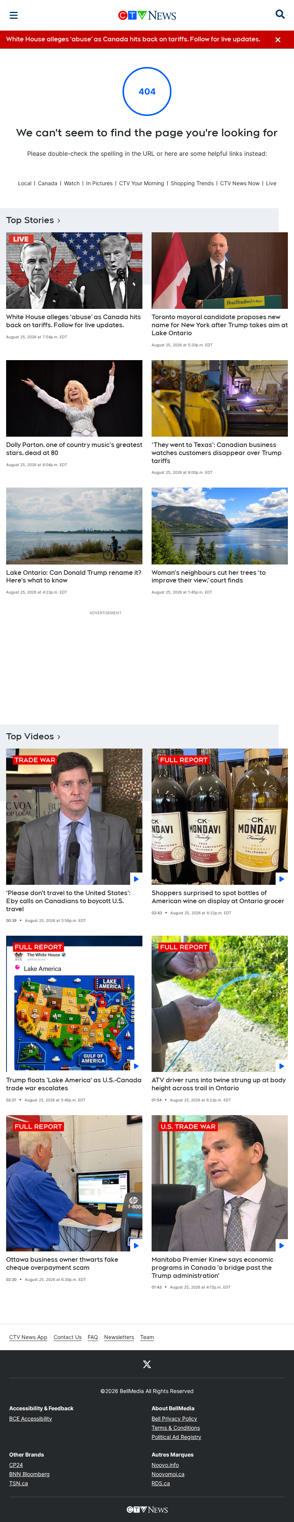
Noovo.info (165, 1465)
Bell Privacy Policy (174, 1418)
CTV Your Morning (141, 183)
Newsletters (119, 1337)
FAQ (93, 1337)
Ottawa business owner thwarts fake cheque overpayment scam (62, 1263)
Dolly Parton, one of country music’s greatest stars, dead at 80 (74, 449)
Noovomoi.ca (168, 1474)
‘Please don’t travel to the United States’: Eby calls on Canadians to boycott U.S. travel (68, 901)
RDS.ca (161, 1483)
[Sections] (13, 15)
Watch (72, 183)
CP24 (16, 1465)
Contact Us (68, 1337)
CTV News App (28, 1337)
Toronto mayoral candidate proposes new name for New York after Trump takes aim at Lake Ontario (220, 325)
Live (271, 183)
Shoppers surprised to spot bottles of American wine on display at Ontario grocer (218, 897)
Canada (47, 183)
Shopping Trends (192, 183)
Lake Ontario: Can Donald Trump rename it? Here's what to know (73, 576)
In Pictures (99, 183)
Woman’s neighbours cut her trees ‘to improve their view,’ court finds (209, 576)
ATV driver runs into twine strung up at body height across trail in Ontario (219, 1084)
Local (24, 183)
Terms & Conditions (176, 1427)
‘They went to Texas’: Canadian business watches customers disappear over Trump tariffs (217, 453)
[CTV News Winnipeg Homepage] (147, 15)
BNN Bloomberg (29, 1474)
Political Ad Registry (176, 1437)
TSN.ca (18, 1483)
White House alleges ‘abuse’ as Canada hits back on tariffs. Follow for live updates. (73, 321)
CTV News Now (240, 183)
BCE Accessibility (30, 1418)
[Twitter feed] (147, 1364)
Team (147, 1337)
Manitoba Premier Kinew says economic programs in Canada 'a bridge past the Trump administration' (212, 1267)
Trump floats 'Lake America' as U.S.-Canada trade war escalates (74, 1084)
